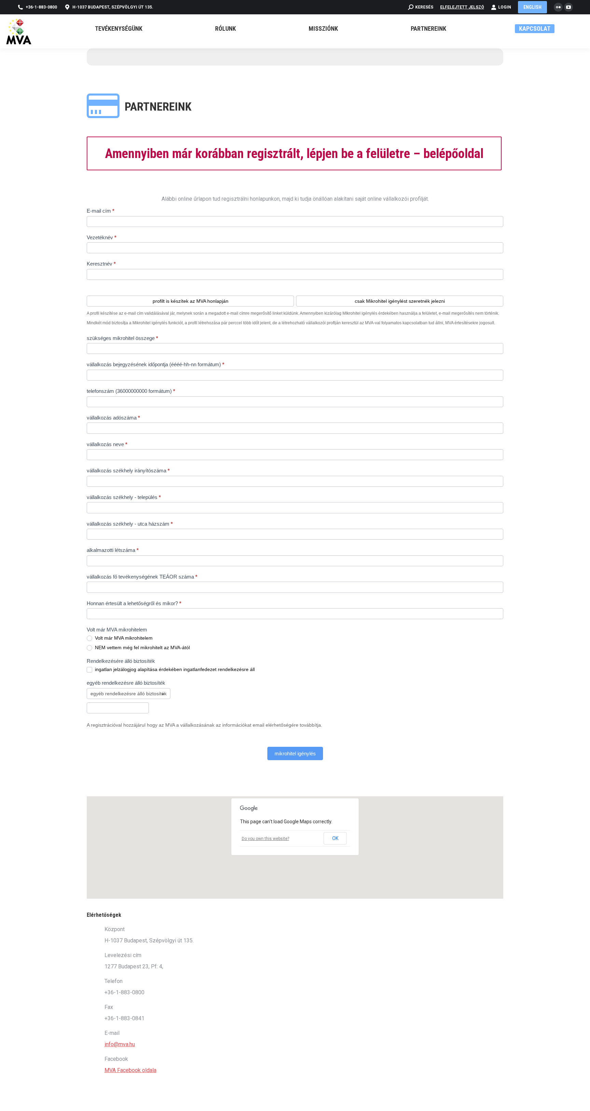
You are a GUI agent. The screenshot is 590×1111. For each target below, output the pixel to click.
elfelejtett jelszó (462, 7)
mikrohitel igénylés (295, 753)
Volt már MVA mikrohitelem (123, 638)
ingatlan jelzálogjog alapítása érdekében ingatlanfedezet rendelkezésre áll (174, 669)
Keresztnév (101, 264)
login (504, 7)
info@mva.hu (119, 1044)
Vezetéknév (101, 237)
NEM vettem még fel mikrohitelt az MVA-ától (142, 647)
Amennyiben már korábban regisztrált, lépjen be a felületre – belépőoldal (294, 153)
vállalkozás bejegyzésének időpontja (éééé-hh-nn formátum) (155, 364)
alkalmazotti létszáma (113, 550)
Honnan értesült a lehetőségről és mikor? (134, 603)
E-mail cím (100, 211)
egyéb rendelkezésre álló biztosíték (126, 683)
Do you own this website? (265, 838)
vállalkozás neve (107, 444)
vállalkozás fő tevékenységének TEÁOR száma (142, 577)
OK (335, 838)
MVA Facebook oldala (130, 1070)
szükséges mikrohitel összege (122, 338)
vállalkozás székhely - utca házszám (130, 524)
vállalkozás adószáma (113, 418)
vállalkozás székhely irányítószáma (128, 470)
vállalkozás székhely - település (124, 497)
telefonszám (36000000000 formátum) (131, 391)
